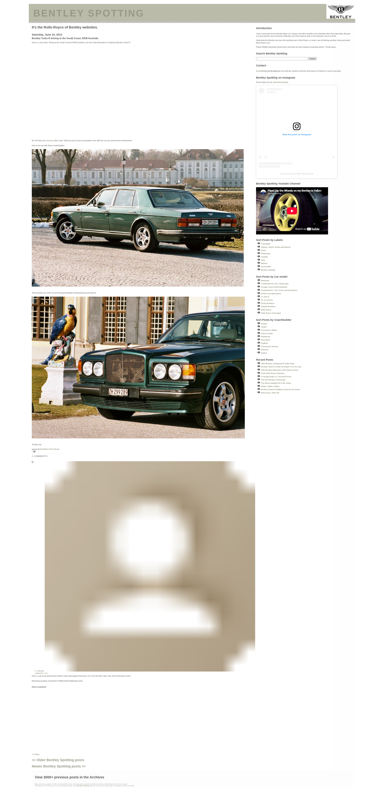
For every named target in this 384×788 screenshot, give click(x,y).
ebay (263, 260)
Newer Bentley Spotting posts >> (59, 766)
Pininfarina (265, 337)
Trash (263, 250)
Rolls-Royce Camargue (271, 313)
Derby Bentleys (267, 303)
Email (258, 71)
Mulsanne (265, 281)
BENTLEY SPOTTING (88, 13)
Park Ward (265, 340)
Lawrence (39, 673)
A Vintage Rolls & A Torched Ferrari (276, 377)
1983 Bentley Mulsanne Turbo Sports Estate (279, 370)
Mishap (264, 263)
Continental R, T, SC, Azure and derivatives (279, 290)
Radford (264, 343)
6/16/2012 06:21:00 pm (49, 449)
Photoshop (265, 254)
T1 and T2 (265, 297)
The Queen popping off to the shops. (276, 383)
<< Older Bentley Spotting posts (58, 760)
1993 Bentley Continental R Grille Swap (277, 364)
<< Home (35, 754)
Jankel (264, 327)
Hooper (264, 324)
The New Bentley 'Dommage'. (273, 380)
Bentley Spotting (268, 270)
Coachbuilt (265, 244)
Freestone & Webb (269, 330)
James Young (267, 333)
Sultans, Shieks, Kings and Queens (276, 247)
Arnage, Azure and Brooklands (274, 287)
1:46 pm (40, 671)
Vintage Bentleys (268, 306)
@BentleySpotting (280, 82)
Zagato (264, 353)
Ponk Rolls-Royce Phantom (272, 373)
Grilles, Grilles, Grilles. (270, 386)
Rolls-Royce (266, 310)
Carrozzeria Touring (269, 346)
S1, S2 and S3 (267, 300)
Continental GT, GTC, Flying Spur (275, 284)
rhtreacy (50, 141)
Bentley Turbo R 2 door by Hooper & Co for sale (281, 367)
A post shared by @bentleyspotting (296, 173)
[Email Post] (144, 451)
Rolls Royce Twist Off (270, 393)
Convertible (266, 267)
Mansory (264, 350)
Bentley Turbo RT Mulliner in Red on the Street (280, 389)
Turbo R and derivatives (271, 294)
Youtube (264, 257)
